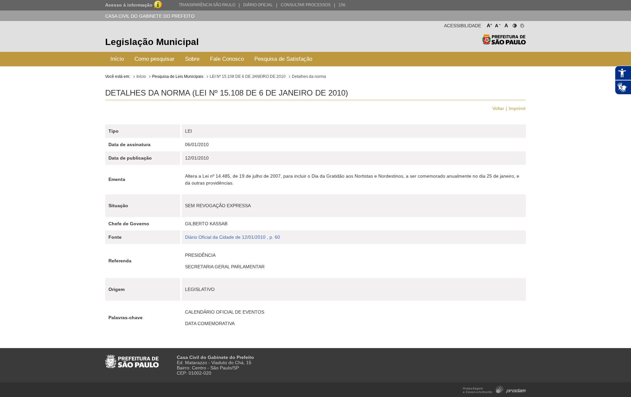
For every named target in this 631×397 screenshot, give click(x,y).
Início (117, 59)
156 (342, 5)
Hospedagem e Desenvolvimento (494, 389)
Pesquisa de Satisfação (283, 59)
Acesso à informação (128, 5)
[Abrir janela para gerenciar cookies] (522, 24)
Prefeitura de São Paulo (504, 43)
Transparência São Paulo (207, 5)
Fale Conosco (227, 59)
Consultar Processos (306, 5)
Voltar (498, 108)
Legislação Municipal (152, 42)
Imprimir (517, 108)
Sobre (192, 59)
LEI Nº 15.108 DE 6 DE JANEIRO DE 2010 (248, 76)
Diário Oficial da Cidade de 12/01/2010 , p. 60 (232, 237)
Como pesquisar (154, 59)
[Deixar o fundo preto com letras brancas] (514, 24)
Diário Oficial (258, 5)
